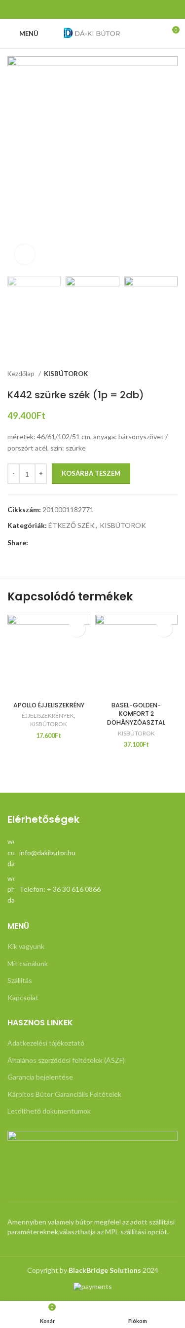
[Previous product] (153, 374)
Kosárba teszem (91, 473)
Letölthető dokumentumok (49, 1111)
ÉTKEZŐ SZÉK (71, 525)
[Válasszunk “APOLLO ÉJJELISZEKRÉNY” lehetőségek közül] (76, 628)
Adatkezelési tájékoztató (45, 1043)
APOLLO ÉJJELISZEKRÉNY (48, 705)
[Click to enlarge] (25, 254)
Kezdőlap (21, 374)
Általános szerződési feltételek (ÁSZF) (66, 1060)
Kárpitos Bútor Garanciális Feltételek (64, 1094)
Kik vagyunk (25, 946)
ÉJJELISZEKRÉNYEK (48, 715)
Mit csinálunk (27, 963)
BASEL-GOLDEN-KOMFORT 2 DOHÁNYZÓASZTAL (136, 714)
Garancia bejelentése (40, 1077)
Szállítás (19, 980)
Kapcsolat (22, 997)
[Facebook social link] (92, 9)
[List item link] (92, 852)
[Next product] (173, 374)
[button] (164, 628)
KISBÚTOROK (66, 374)
